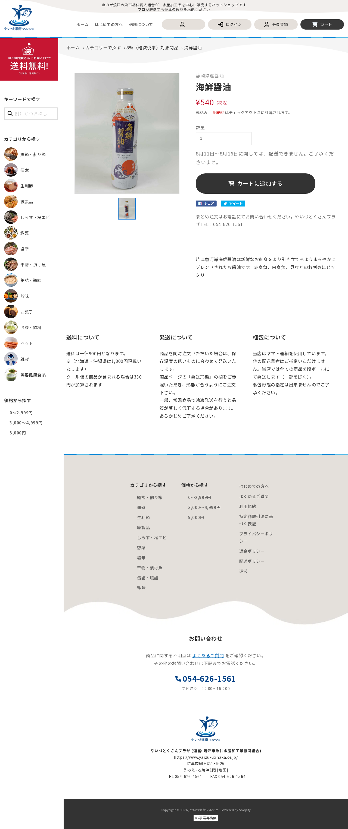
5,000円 (18, 433)
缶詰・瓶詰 (147, 577)
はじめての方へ (254, 486)
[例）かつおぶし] (10, 113)
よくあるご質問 (254, 496)
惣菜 (141, 547)
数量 (200, 127)
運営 (243, 571)
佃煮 (141, 507)
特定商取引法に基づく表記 (256, 519)
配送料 (219, 112)
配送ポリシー (252, 561)
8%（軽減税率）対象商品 (152, 47)
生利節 (143, 517)
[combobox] (31, 113)
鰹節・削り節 (150, 497)
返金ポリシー (252, 551)
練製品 (143, 527)
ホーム (73, 47)
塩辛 (141, 557)
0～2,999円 (21, 412)
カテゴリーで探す (103, 47)
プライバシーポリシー (256, 537)
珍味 (141, 587)
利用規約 (247, 506)
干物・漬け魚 (150, 567)
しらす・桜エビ (152, 537)
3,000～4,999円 (26, 422)
